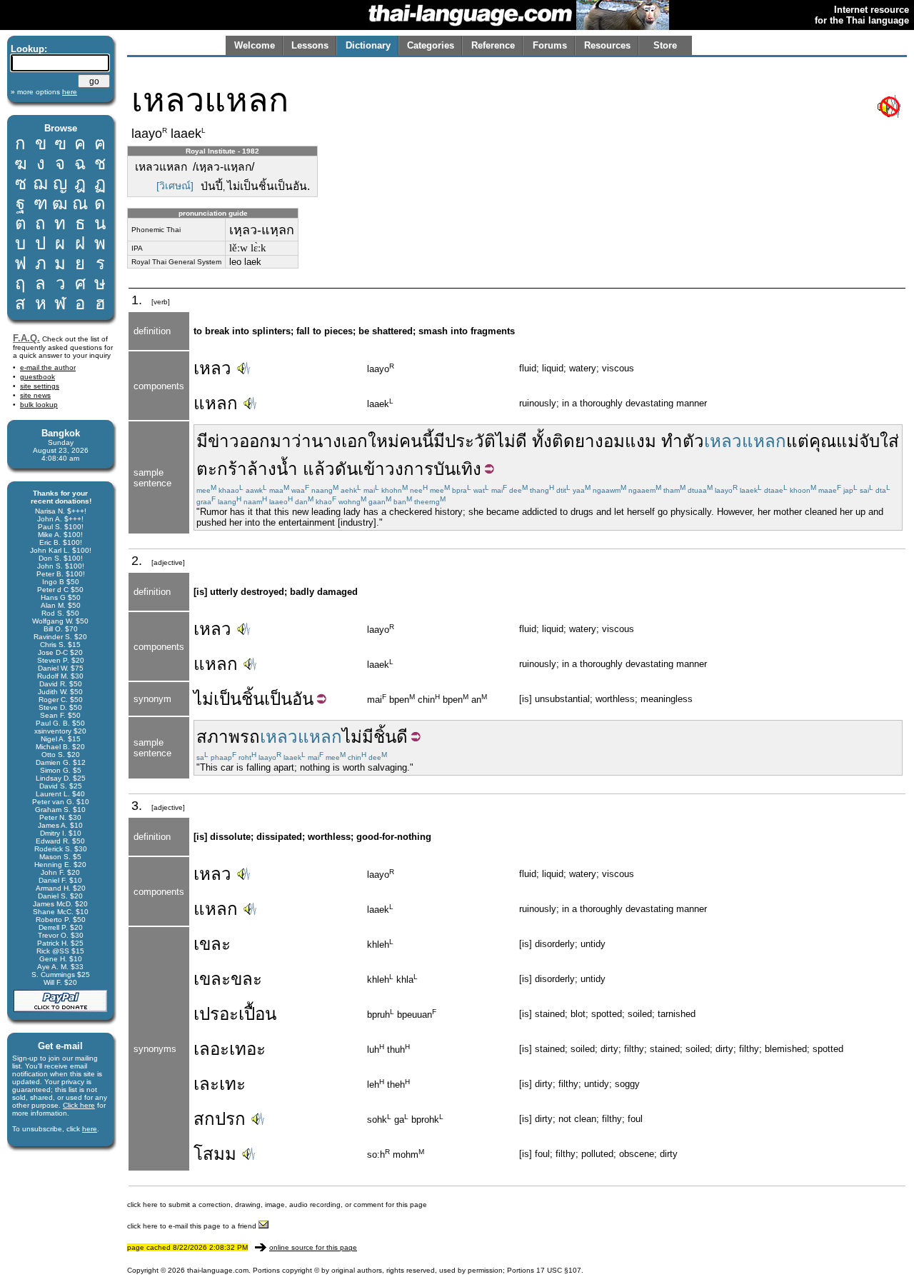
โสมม (215, 1153)
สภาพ (218, 736)
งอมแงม (625, 441)
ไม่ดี (511, 441)
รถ (250, 736)
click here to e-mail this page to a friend (192, 1226)
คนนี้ (416, 441)
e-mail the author (48, 367)
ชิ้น (384, 736)
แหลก (216, 403)
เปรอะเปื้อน (235, 1013)
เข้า (371, 469)
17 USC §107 (558, 1270)
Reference (493, 45)
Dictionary (368, 45)
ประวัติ (470, 441)
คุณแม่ (834, 441)
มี (202, 441)
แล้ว (319, 469)
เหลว (212, 368)
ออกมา (265, 441)
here (89, 1129)
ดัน (346, 469)
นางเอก (339, 441)
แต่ (797, 441)
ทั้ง (542, 441)
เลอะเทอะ (230, 1048)
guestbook (37, 377)
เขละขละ (228, 978)
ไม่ (204, 698)
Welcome (254, 45)
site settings (39, 386)
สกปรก (220, 1118)
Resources (607, 45)
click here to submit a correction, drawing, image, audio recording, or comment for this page (277, 1204)
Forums (550, 45)
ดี (402, 736)
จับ (869, 441)
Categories (430, 45)
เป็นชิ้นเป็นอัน (263, 698)
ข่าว (223, 441)
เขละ (212, 943)
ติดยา (573, 441)
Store (665, 45)
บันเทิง (457, 469)
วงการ (409, 469)
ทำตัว (682, 441)
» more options (44, 92)
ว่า (301, 441)
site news (35, 395)
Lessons (309, 45)
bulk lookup (39, 405)
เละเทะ (220, 1083)
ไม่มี (357, 736)
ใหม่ (383, 441)
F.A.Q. (26, 338)
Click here (79, 1105)
